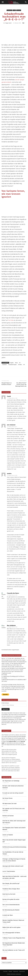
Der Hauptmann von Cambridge (10, 781)
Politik (14, 10)
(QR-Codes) (4, 681)
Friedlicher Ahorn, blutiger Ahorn (11, 889)
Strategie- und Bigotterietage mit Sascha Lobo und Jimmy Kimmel (13, 860)
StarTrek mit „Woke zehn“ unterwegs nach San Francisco (13, 821)
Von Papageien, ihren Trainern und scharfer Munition (14, 828)
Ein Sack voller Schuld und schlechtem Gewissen (13, 786)
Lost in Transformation (8, 871)
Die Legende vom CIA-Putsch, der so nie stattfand (13, 809)
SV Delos (20, 364)
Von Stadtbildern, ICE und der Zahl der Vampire (12, 853)
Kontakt (10, 971)
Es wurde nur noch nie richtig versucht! (12, 793)
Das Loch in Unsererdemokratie (11, 904)
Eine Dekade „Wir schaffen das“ (11, 883)
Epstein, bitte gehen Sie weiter (10, 899)
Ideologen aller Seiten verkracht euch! (12, 866)
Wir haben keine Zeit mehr (9, 803)
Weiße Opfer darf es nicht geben (11, 927)
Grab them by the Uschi (8, 894)
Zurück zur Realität (7, 835)
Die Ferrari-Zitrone (7, 798)
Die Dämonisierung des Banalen (10, 910)
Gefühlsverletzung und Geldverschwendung (14, 847)
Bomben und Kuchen (8, 815)
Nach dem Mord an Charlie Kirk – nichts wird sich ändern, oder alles (14, 877)
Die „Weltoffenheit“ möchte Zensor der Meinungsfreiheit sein (20, 384)
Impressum (15, 971)
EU (19, 362)
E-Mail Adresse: (5, 703)
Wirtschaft (19, 10)
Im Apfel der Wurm (7, 915)
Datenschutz (22, 971)
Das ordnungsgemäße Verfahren (11, 932)
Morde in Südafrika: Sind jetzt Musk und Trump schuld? (13, 921)
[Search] (26, 2)
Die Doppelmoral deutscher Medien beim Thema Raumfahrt (13, 944)
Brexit (16, 362)
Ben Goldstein (11, 625)
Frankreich (4, 364)
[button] (2, 2)
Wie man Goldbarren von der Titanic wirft (13, 950)
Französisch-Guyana (12, 364)
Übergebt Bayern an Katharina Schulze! (7, 383)
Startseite (5, 971)
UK (24, 364)
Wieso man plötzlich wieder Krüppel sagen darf (14, 840)
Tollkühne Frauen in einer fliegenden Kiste (13, 938)
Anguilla (11, 362)
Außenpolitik (9, 10)
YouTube (10, 320)
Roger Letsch (9, 23)
